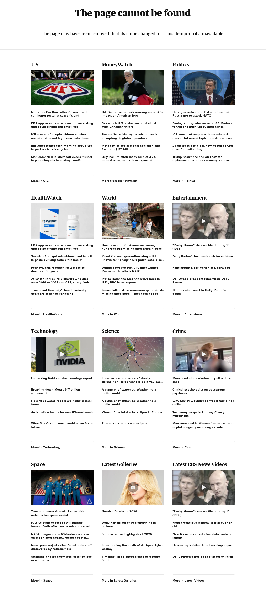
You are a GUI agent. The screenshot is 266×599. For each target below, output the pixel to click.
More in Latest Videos (188, 580)
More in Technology (45, 447)
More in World (112, 314)
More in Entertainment (189, 314)
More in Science (113, 447)
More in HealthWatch (46, 314)
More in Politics (183, 181)
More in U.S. (40, 181)
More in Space (41, 580)
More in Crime (182, 447)
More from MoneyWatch (119, 181)
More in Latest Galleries (119, 580)
